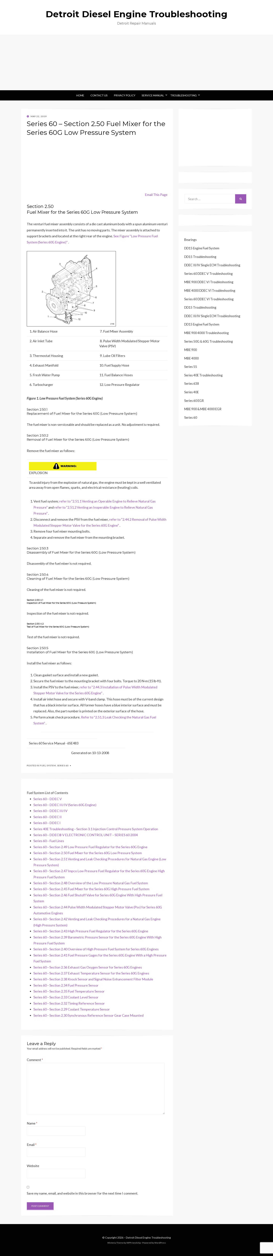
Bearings (190, 240)
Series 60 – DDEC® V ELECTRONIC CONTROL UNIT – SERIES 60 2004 (85, 835)
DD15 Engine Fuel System (201, 248)
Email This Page (156, 195)
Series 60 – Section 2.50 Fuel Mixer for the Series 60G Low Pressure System (87, 853)
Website (33, 1166)
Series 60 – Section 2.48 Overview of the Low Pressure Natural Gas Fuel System (90, 883)
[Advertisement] (136, 62)
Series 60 (63, 765)
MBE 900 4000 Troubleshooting (206, 333)
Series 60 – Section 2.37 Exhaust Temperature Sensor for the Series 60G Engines (91, 973)
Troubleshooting (183, 95)
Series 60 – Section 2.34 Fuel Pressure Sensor (65, 985)
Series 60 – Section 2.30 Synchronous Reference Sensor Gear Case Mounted (88, 1015)
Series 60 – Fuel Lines (48, 841)
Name (32, 1123)
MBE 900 (190, 350)
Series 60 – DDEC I (47, 823)
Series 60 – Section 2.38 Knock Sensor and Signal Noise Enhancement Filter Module (93, 979)
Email (31, 1145)
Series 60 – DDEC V (47, 799)
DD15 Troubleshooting (200, 257)
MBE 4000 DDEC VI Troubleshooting (209, 290)
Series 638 (191, 383)
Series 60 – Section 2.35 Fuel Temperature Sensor (69, 991)
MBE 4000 (191, 358)
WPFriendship (133, 1242)
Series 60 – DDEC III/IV (50, 811)
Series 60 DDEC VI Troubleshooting (209, 299)
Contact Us (99, 95)
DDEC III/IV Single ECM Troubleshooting (212, 265)
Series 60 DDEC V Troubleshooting (208, 274)
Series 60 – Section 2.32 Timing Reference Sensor (69, 1003)
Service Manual (153, 95)
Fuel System (48, 765)
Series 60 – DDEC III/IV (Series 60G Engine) (64, 805)
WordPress (160, 1242)
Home (80, 95)
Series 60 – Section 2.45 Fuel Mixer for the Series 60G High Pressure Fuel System (91, 889)
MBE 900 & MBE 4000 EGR (202, 409)
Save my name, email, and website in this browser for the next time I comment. (82, 1193)
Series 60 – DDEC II (47, 817)
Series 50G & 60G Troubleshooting (208, 341)
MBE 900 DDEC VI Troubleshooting (208, 282)
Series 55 (190, 367)
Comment (35, 1060)
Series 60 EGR (194, 401)
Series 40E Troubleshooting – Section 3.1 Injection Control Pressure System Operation (95, 829)
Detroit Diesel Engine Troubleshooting (137, 14)
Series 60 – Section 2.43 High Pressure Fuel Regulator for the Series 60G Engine (90, 931)
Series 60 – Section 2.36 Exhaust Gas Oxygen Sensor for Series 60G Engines (87, 967)
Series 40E (191, 392)
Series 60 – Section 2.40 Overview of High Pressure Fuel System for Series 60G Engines (96, 949)
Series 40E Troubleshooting (203, 375)
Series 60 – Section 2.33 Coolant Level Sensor (65, 997)
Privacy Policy (124, 95)
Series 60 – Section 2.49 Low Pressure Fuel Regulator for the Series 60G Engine (90, 847)
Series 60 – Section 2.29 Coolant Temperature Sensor (71, 1009)
